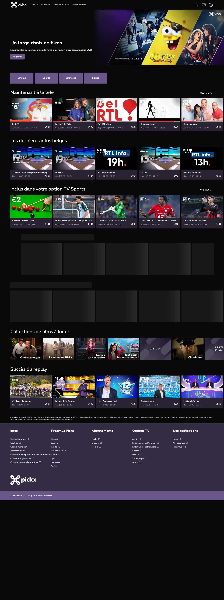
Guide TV (55, 447)
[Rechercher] (196, 4)
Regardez (17, 57)
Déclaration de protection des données (29, 455)
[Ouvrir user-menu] (210, 4)
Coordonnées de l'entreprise (24, 462)
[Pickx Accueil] (23, 480)
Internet (96, 443)
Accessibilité (16, 451)
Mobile (95, 447)
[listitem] (25, 349)
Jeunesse (55, 462)
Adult (135, 462)
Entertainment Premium (144, 443)
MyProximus (179, 443)
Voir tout (204, 93)
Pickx (176, 439)
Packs (95, 439)
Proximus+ (178, 447)
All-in (135, 439)
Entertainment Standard (144, 447)
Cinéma (55, 455)
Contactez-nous (18, 439)
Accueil (54, 439)
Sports (54, 458)
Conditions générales (21, 458)
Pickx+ (135, 455)
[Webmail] (203, 4)
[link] (31, 114)
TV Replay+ (138, 458)
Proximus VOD (58, 451)
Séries (54, 466)
